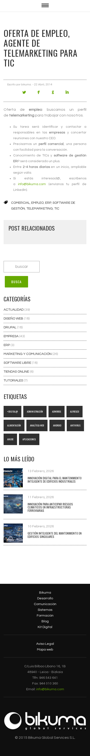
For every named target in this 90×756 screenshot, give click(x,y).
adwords (56, 411)
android (57, 425)
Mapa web (45, 649)
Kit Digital (45, 627)
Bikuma (45, 592)
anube (10, 439)
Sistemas (45, 610)
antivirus (75, 425)
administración (35, 411)
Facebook (38, 94)
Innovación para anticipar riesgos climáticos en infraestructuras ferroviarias (50, 507)
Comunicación (45, 604)
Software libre (18, 362)
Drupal (10, 327)
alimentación (14, 425)
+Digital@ (12, 411)
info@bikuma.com (32, 184)
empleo (37, 202)
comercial (20, 202)
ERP (7, 345)
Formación (45, 615)
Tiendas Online (17, 371)
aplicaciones (29, 439)
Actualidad (14, 309)
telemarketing (39, 208)
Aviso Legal (45, 644)
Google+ (53, 94)
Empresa (11, 336)
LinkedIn (67, 94)
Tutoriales (14, 380)
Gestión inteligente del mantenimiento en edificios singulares (55, 535)
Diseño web (14, 318)
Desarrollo (45, 598)
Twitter (24, 94)
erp (48, 202)
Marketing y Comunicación (28, 354)
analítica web (37, 425)
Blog (45, 621)
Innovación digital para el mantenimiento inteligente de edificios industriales (55, 479)
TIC (56, 208)
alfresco (74, 411)
